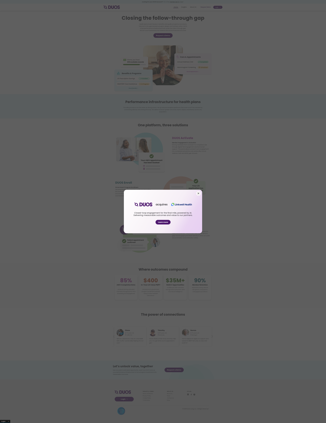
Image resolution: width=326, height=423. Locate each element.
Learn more (163, 222)
